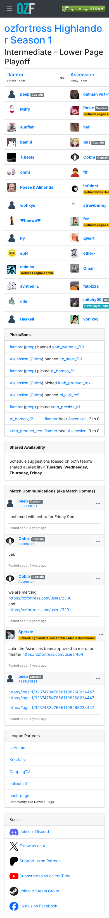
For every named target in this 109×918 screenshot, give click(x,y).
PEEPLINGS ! (27, 506)
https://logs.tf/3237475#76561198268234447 (51, 697)
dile (23, 301)
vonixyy (90, 319)
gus (87, 142)
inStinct (90, 185)
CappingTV (20, 771)
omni (25, 172)
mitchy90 (92, 299)
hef (86, 127)
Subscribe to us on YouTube (44, 875)
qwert (88, 238)
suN (24, 253)
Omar (88, 268)
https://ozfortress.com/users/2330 (40, 598)
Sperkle (25, 631)
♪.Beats (27, 157)
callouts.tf (18, 783)
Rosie (88, 107)
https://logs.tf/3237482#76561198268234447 (51, 707)
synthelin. (29, 286)
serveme (17, 747)
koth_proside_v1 (65, 406)
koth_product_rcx (74, 382)
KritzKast (18, 759)
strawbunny (94, 205)
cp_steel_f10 (71, 358)
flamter (15, 74)
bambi (26, 142)
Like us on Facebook (37, 906)
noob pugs (19, 795)
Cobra (89, 157)
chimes (27, 266)
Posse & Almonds (36, 187)
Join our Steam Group (38, 890)
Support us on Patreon (39, 860)
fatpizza (91, 286)
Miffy (25, 109)
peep (25, 94)
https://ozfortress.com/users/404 (52, 654)
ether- (89, 253)
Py (22, 238)
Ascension (82, 74)
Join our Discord (33, 831)
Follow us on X (31, 845)
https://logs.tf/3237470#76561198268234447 (51, 691)
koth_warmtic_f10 (68, 346)
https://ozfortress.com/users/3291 (39, 609)
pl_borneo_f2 (62, 370)
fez (86, 218)
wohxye (27, 205)
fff (85, 172)
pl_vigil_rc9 (70, 394)
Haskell (27, 319)
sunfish (27, 127)
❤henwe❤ (30, 220)
